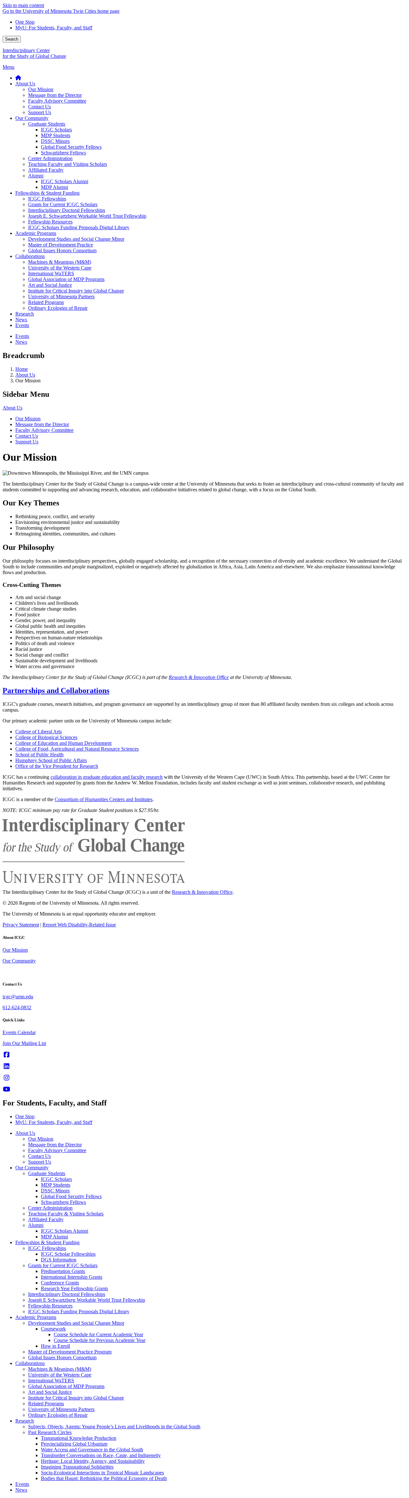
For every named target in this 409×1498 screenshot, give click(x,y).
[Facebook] (7, 1054)
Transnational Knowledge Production (78, 1438)
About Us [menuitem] (25, 83)
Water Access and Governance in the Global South (92, 1449)
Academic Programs (35, 1317)
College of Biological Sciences (46, 737)
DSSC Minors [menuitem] (55, 141)
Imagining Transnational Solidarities (77, 1467)
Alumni (35, 1225)
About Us (25, 375)
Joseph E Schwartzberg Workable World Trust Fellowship (86, 1300)
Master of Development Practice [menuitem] (60, 244)
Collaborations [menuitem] (30, 256)
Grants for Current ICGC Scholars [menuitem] (62, 204)
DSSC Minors (55, 1190)
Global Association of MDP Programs (66, 1386)
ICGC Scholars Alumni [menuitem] (64, 181)
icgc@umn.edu (18, 996)
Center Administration (50, 1208)
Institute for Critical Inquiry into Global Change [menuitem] (76, 290)
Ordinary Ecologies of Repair (58, 1415)
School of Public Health (39, 754)
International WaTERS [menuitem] (51, 273)
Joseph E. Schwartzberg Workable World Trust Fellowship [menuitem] (87, 216)
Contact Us (26, 436)
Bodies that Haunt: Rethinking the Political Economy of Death (104, 1478)
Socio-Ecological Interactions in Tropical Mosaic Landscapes (102, 1472)
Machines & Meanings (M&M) (59, 1369)
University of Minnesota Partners (61, 1409)
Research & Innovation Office (202, 892)
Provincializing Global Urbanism (74, 1444)
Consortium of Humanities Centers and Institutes (103, 799)
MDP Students (55, 1185)
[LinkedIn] (7, 1066)
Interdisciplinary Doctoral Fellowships (66, 1294)
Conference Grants (60, 1282)
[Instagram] (7, 1078)
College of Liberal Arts (38, 731)
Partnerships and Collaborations (56, 690)
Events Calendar (19, 1032)
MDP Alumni (54, 1236)
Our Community (19, 961)
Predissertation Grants (63, 1271)
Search (11, 39)
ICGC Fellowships (47, 1248)
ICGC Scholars (56, 1179)
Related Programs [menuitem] (46, 302)
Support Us (26, 441)
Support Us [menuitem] (39, 112)
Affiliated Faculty (46, 1219)
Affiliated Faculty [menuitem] (46, 170)
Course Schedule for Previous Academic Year (99, 1340)
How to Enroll (55, 1346)
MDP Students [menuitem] (55, 135)
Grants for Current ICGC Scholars (62, 1265)
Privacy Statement (21, 924)
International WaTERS (51, 1380)
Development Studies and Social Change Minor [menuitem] (76, 239)
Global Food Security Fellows (71, 1196)
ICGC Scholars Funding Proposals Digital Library (78, 1311)
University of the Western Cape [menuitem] (59, 267)
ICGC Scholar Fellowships (68, 1254)
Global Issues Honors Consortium (62, 1357)
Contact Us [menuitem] (39, 106)
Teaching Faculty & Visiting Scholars (66, 1213)
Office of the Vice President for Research (56, 766)
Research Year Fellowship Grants (74, 1288)
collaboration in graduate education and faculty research (106, 777)
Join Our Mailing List (24, 1043)
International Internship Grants (71, 1277)
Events (22, 1484)
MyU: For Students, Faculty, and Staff (53, 27)
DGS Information (58, 1259)
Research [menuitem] (24, 313)
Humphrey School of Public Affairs (51, 760)
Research (24, 1421)
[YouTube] (7, 1089)
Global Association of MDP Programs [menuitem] (66, 279)
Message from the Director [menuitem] (55, 95)
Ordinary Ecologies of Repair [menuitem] (58, 308)
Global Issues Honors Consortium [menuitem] (62, 250)
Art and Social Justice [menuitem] (50, 285)
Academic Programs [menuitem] (35, 233)
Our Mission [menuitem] (40, 89)
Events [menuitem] (22, 325)
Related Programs (46, 1403)
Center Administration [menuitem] (50, 158)
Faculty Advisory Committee (44, 430)
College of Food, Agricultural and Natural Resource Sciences (77, 749)
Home (21, 369)
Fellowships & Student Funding (47, 1242)
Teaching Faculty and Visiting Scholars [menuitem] (67, 164)
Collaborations (30, 1363)
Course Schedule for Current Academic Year (98, 1334)
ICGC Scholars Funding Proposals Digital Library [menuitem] (78, 227)
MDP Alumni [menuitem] (54, 187)
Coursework (53, 1328)
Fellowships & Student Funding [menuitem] (47, 193)
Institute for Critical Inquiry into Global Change (76, 1397)
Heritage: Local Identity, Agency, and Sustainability (93, 1461)
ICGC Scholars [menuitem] (56, 129)
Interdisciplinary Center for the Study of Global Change (34, 53)
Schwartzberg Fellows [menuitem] (63, 152)
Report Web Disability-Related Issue (79, 924)
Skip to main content (23, 5)
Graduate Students (46, 1173)
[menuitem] (18, 78)
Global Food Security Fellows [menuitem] (71, 147)
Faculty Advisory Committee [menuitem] (57, 101)
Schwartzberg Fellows (63, 1202)
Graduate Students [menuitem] (46, 124)
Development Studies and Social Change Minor (76, 1323)
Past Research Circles (50, 1432)
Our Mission (28, 418)
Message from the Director (42, 424)
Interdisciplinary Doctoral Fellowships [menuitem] (66, 210)
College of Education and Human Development (63, 743)
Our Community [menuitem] (32, 118)
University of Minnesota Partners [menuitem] (61, 296)
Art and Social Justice (50, 1392)
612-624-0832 (17, 1007)
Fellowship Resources (50, 1305)
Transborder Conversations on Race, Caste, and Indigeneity (101, 1455)
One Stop (25, 22)
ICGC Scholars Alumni (64, 1231)
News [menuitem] (21, 319)
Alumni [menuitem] (35, 175)
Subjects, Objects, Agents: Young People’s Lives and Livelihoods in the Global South (114, 1426)
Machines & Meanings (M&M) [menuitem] (59, 262)
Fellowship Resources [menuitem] (50, 221)
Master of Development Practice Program (70, 1351)
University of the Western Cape (59, 1374)
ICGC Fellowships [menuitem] (47, 198)
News (21, 1490)
